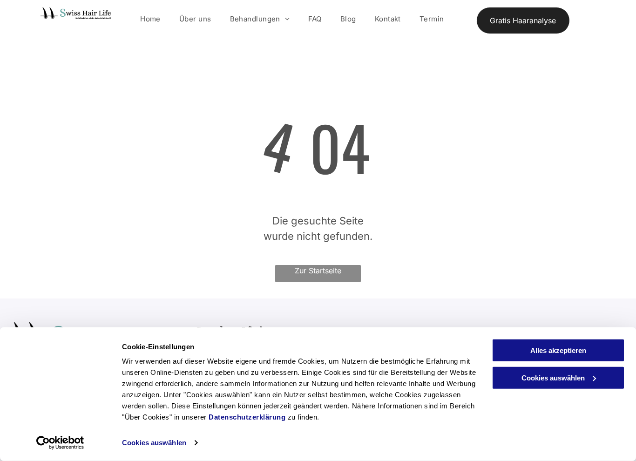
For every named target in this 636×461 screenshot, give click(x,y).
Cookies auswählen (154, 443)
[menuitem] (150, 19)
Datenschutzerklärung (247, 417)
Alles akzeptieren (558, 350)
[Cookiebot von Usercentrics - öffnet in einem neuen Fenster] (60, 443)
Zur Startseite (318, 270)
